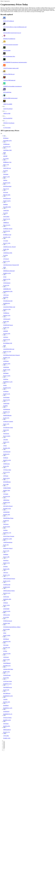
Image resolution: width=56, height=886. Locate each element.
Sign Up (4, 385)
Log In (2, 385)
